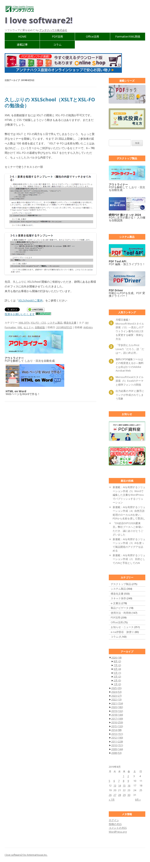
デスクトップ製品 (121, 584)
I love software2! (38, 20)
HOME (22, 36)
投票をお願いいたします (20, 314)
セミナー (28, 327)
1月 (117, 684)
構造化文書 (70, 322)
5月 (117, 673)
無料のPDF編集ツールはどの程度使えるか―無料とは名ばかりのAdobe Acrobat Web (130, 365)
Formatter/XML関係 (127, 36)
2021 (117, 703)
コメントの (118, 828)
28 (119, 795)
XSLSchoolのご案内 (30, 300)
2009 (117, 749)
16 (129, 785)
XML (19, 327)
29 (124, 795)
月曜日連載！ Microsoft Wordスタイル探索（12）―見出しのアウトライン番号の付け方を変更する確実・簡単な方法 (130, 329)
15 (124, 785)
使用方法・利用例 (121, 613)
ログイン (114, 820)
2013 (117, 734)
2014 (116, 730)
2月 (117, 680)
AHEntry (88, 327)
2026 (116, 657)
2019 (117, 711)
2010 (117, 745)
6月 (117, 669)
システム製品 (54, 322)
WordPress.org (118, 831)
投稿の (115, 824)
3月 (117, 676)
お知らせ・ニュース (122, 627)
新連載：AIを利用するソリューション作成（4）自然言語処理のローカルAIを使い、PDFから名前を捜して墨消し (129, 512)
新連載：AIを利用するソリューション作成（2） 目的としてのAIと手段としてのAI (129, 559)
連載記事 (22, 44)
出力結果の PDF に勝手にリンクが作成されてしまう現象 (130, 394)
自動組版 (40, 327)
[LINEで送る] (35, 310)
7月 (117, 665)
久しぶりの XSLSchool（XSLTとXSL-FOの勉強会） (50, 102)
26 (110, 795)
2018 (117, 714)
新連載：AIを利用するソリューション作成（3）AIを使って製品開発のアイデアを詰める (129, 544)
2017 (117, 718)
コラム (57, 44)
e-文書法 (116, 603)
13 (114, 785)
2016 (117, 722)
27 (114, 795)
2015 (117, 726)
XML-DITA (24, 322)
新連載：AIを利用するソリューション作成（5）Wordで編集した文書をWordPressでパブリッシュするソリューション (129, 494)
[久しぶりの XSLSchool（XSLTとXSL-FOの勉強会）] (50, 201)
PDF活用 (57, 36)
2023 (116, 695)
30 (129, 795)
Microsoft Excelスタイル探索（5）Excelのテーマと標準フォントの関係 (130, 380)
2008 (116, 753)
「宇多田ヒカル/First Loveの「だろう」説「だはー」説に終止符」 (130, 349)
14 (119, 785)
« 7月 (112, 799)
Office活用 (92, 36)
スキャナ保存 (118, 598)
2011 (117, 741)
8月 (117, 661)
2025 (116, 688)
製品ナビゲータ (120, 608)
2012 (117, 737)
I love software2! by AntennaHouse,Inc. (26, 855)
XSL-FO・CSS (38, 322)
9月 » (138, 799)
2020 (117, 707)
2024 (116, 692)
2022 (116, 699)
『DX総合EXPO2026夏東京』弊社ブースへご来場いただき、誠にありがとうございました (128, 528)
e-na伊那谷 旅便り (122, 632)
